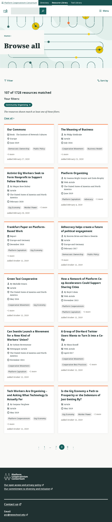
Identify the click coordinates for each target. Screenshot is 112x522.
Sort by (104, 80)
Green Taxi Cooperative (22, 279)
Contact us (11, 504)
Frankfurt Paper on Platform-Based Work (26, 229)
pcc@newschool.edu (14, 514)
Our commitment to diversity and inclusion (27, 488)
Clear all (8, 118)
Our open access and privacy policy (22, 485)
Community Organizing (19, 105)
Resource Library (60, 2)
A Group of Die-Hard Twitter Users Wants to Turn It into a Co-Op (82, 336)
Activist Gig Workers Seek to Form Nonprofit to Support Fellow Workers (25, 177)
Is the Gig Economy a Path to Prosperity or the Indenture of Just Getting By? (80, 395)
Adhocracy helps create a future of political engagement (82, 229)
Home (7, 36)
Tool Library (76, 2)
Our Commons (16, 130)
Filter (10, 80)
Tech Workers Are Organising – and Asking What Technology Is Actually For (27, 395)
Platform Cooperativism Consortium (20, 2)
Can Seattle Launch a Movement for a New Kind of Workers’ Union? (28, 336)
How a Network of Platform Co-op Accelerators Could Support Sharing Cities (81, 283)
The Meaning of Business (77, 130)
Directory (44, 2)
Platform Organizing (74, 173)
